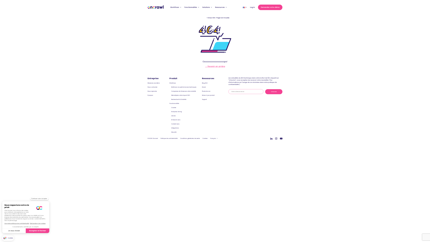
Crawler (173, 107)
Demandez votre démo (270, 7)
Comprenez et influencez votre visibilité (183, 91)
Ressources (220, 7)
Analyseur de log (176, 111)
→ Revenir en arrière (215, 66)
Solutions (206, 7)
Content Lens (175, 124)
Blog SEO (204, 83)
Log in (252, 7)
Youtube (281, 139)
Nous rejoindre (152, 91)
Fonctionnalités (190, 7)
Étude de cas (206, 91)
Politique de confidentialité (169, 138)
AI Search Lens (175, 120)
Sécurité (173, 132)
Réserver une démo (154, 83)
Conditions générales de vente (190, 138)
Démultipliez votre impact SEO (180, 95)
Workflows (175, 7)
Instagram (276, 138)
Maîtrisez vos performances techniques (183, 87)
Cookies (205, 138)
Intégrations (175, 128)
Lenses (173, 116)
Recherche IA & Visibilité (178, 99)
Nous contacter (152, 87)
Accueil (203, 18)
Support (204, 99)
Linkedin (271, 138)
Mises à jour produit (208, 95)
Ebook (204, 87)
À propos (150, 95)
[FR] (244, 7)
